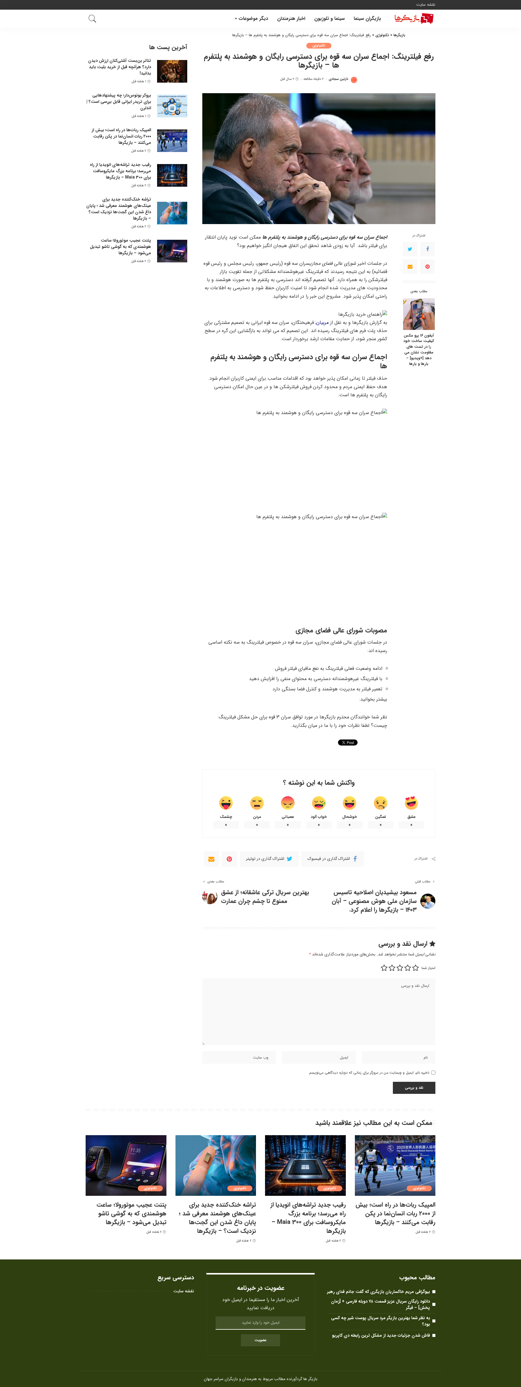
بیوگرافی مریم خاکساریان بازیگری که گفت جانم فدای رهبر (378, 1291)
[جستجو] (92, 19)
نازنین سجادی (338, 79)
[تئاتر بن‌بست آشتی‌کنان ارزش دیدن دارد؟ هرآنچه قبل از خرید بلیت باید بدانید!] (172, 71)
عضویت (260, 1340)
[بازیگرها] (412, 19)
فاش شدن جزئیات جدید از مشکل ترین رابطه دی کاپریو (381, 1335)
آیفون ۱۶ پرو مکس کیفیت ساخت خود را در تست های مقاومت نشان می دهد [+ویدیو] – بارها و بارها (418, 350)
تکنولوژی (318, 45)
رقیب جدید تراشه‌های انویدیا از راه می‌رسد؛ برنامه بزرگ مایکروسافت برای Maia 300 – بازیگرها (120, 171)
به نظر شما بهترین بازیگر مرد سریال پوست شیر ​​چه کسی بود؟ (380, 1321)
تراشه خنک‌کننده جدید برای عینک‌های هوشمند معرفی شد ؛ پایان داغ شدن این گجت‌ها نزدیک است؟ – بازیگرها (118, 209)
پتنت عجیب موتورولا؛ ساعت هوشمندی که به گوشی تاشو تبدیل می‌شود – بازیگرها (120, 246)
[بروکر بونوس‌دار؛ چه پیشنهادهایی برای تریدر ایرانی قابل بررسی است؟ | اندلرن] (172, 106)
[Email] (410, 266)
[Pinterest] (427, 266)
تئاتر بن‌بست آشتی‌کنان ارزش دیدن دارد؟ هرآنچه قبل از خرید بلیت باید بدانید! (119, 67)
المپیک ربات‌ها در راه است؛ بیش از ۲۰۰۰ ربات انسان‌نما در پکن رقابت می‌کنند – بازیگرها (121, 136)
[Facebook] (427, 249)
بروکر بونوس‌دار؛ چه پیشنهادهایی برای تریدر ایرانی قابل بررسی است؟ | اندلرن (119, 101)
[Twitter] (410, 249)
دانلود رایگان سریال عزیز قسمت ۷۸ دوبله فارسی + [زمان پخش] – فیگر (380, 1304)
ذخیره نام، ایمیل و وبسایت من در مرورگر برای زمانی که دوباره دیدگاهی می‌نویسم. (368, 1072)
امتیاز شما (428, 968)
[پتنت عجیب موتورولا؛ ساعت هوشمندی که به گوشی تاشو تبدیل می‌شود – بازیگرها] (172, 251)
